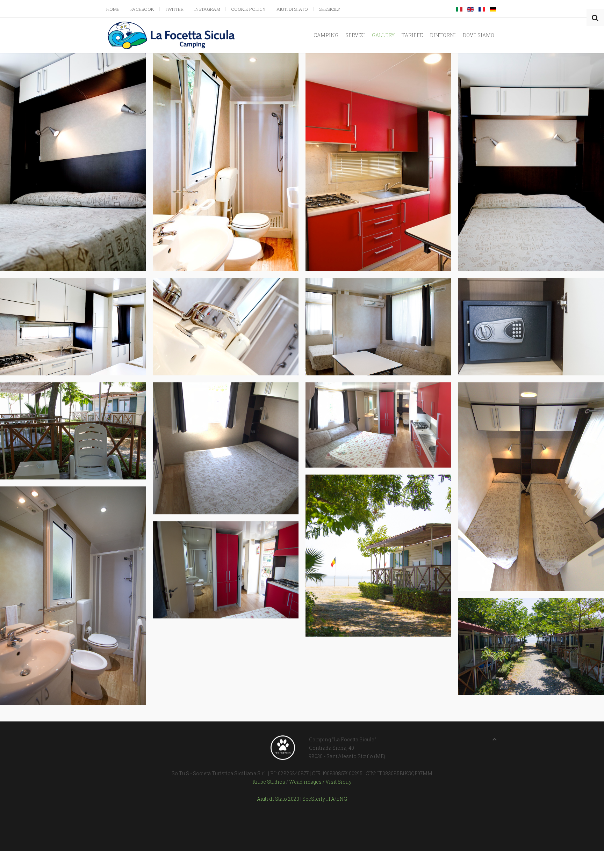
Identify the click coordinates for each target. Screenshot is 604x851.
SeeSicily (329, 9)
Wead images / (307, 781)
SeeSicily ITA (318, 798)
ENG (341, 798)
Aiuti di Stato (292, 9)
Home (113, 9)
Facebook (142, 9)
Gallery (383, 35)
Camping (326, 35)
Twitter (174, 9)
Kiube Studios (268, 781)
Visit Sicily (338, 781)
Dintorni (443, 35)
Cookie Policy (248, 9)
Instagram (207, 9)
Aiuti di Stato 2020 (278, 798)
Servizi (355, 35)
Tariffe (412, 35)
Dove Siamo (478, 35)
